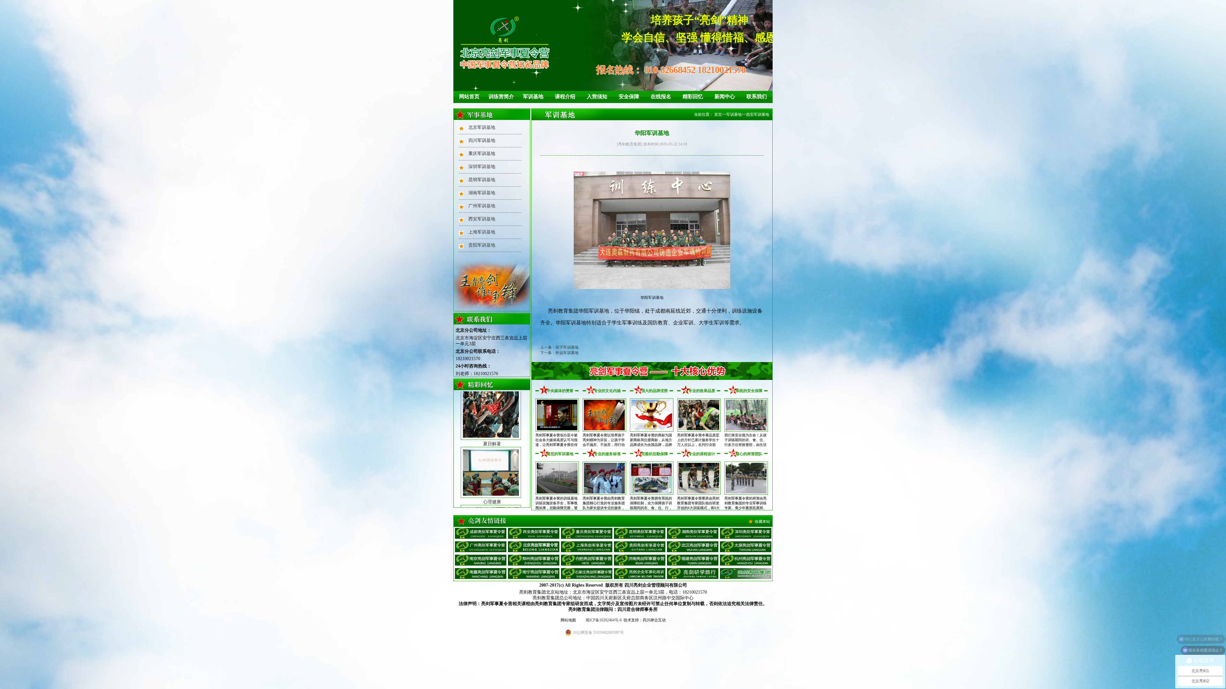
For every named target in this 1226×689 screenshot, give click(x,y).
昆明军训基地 (481, 179)
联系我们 (756, 96)
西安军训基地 (481, 219)
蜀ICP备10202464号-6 (604, 620)
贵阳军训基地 (481, 245)
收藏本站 (762, 521)
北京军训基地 (481, 127)
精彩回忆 (693, 96)
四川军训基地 (481, 140)
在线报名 (661, 96)
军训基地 (533, 96)
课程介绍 (565, 96)
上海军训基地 (481, 232)
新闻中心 (725, 96)
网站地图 (568, 620)
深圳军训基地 (481, 166)
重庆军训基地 (481, 153)
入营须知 (597, 96)
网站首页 (469, 96)
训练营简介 (501, 96)
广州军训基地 (481, 206)
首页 (718, 114)
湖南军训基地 (481, 192)
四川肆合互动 (654, 620)
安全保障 (629, 96)
